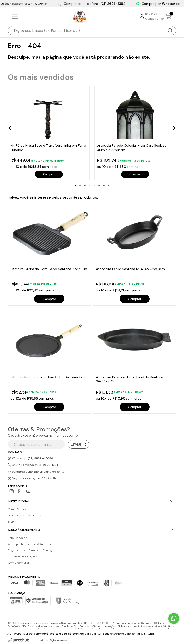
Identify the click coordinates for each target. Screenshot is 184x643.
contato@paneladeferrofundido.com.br (39, 472)
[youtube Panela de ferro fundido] (28, 491)
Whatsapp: (32, 458)
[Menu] (15, 17)
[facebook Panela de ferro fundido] (20, 491)
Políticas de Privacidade (24, 515)
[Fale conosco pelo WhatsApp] (173, 618)
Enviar (75, 444)
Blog (11, 522)
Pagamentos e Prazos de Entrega (30, 550)
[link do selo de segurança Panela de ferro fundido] (38, 601)
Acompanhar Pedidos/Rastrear (29, 544)
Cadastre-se (154, 19)
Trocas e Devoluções (22, 556)
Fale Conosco (17, 538)
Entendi (149, 634)
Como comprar (18, 563)
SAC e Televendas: (34, 465)
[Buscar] (170, 30)
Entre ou (151, 14)
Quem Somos (17, 509)
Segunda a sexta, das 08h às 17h (33, 478)
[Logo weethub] (18, 640)
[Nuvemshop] (53, 640)
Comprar (49, 299)
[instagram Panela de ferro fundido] (11, 491)
